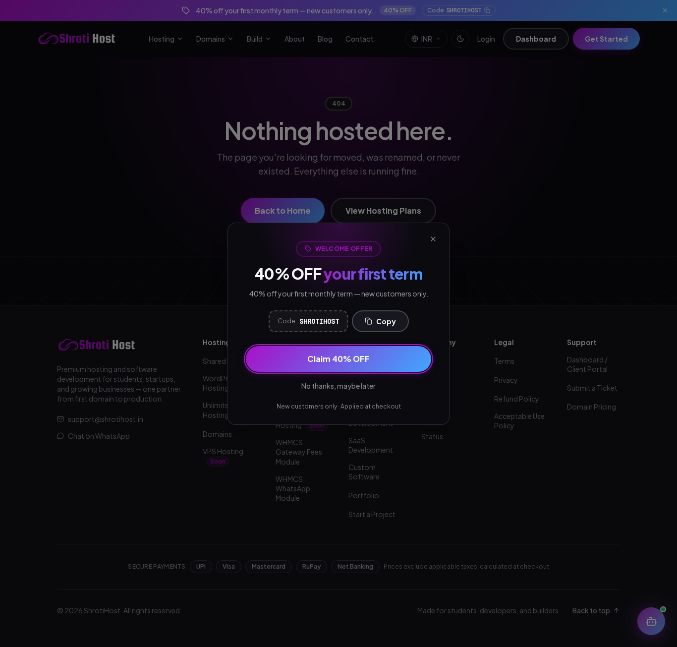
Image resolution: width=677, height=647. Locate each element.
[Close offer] (433, 239)
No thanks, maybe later (338, 385)
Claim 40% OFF (338, 358)
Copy (386, 321)
